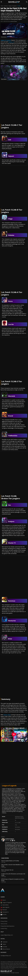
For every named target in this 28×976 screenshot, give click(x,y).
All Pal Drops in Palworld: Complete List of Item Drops (12, 879)
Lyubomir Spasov (13, 21)
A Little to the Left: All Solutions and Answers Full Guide (13, 874)
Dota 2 (4, 900)
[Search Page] (26, 2)
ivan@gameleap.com (6, 955)
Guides (19, 5)
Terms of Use (4, 923)
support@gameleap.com (7, 935)
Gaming (5, 5)
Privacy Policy (4, 921)
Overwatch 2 (6, 912)
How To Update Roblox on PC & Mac (10, 860)
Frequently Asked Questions (7, 926)
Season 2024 (7, 714)
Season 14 (11, 42)
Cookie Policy (4, 928)
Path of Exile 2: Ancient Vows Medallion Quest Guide (12, 865)
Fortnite (4, 914)
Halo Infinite (5, 905)
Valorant (5, 909)
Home (2, 5)
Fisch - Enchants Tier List (7, 870)
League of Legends (12, 5)
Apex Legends (6, 907)
